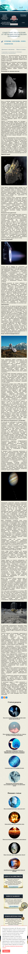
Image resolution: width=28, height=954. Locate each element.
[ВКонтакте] (2, 697)
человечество (8, 43)
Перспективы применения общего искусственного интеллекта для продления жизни (14, 784)
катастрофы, (16, 41)
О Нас (23, 22)
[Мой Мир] (6, 697)
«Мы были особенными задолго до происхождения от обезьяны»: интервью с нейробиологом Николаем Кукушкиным (14, 751)
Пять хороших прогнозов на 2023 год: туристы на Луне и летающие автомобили (14, 735)
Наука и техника (21, 49)
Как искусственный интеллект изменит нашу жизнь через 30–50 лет (14, 718)
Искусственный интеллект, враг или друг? (14, 808)
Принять (6, 951)
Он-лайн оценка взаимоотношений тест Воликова (6, 23)
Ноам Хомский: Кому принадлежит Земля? (14, 854)
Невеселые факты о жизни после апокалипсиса (14, 839)
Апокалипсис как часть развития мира (14, 824)
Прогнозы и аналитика (23, 15)
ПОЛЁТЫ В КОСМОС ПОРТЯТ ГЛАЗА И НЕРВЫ (14, 871)
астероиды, (8, 41)
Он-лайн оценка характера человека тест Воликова (4, 17)
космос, (23, 41)
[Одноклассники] (4, 697)
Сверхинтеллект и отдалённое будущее (14, 768)
